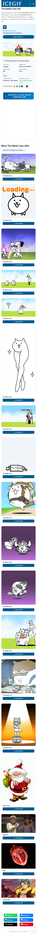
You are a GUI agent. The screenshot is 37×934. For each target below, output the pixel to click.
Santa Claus (6, 806)
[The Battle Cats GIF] (18, 164)
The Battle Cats (7, 176)
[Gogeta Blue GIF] (18, 888)
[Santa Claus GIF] (18, 780)
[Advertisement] (18, 119)
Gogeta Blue (6, 900)
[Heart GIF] (18, 856)
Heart (4, 870)
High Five (5, 835)
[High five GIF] (18, 823)
